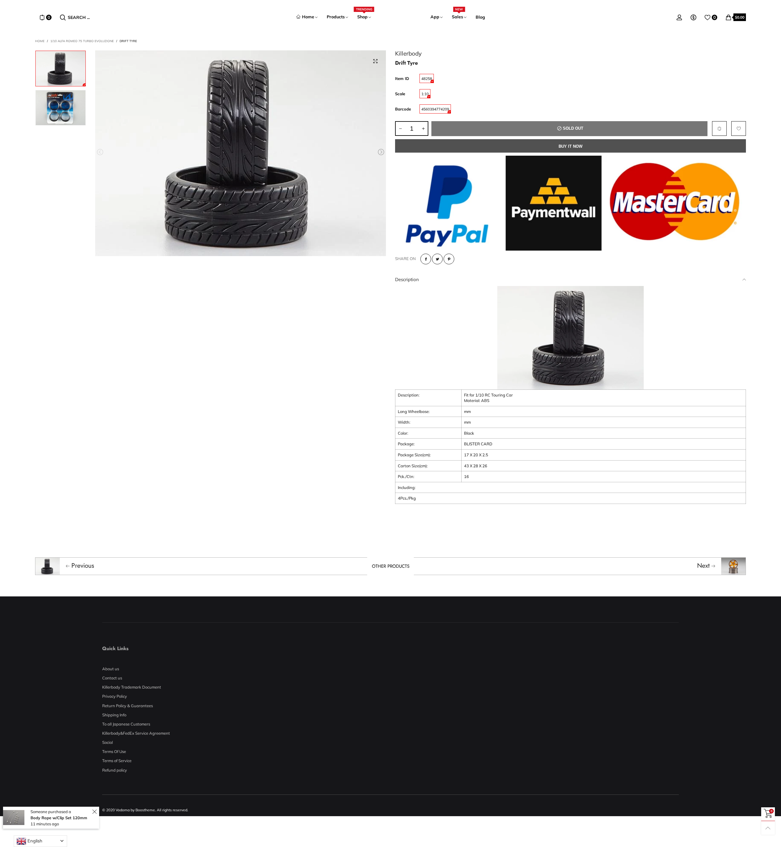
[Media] (375, 61)
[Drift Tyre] (240, 153)
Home (308, 17)
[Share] (425, 259)
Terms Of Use (114, 751)
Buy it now (570, 146)
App (434, 17)
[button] (100, 152)
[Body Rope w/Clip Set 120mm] (13, 817)
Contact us (112, 677)
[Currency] (693, 17)
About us (110, 668)
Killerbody (408, 53)
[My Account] (679, 17)
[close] (94, 812)
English (34, 841)
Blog (480, 17)
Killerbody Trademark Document (131, 687)
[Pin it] (449, 259)
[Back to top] (768, 828)
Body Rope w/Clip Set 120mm (59, 817)
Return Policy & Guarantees (127, 705)
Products (336, 17)
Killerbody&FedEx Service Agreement (136, 733)
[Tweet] (437, 259)
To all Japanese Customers (126, 724)
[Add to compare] (719, 128)
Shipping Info (114, 714)
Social (107, 742)
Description (407, 279)
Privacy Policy (114, 696)
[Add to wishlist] (738, 128)
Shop (364, 17)
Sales (457, 17)
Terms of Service (116, 760)
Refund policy (114, 770)
